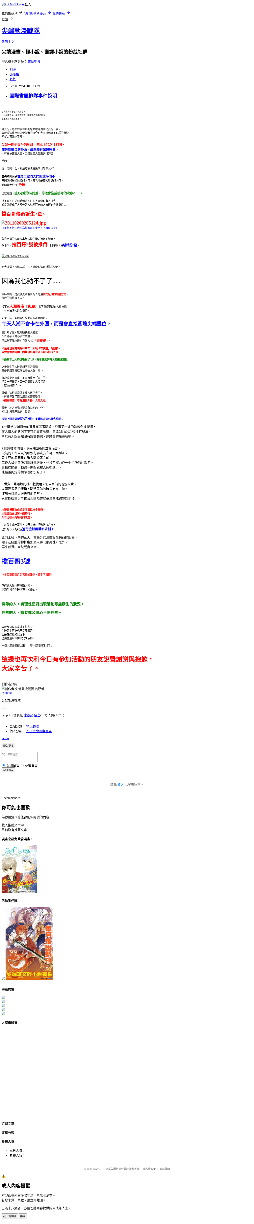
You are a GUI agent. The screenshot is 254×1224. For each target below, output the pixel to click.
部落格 (14, 74)
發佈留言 (8, 770)
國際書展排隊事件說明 (33, 95)
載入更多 (8, 745)
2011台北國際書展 (39, 731)
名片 (13, 79)
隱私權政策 (149, 1168)
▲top (5, 738)
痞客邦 (28, 715)
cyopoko (7, 692)
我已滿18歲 (9, 1216)
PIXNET (97, 1168)
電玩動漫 (34, 61)
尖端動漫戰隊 (21, 30)
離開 (22, 1216)
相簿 (13, 69)
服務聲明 (165, 1168)
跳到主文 (8, 42)
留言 (37, 715)
